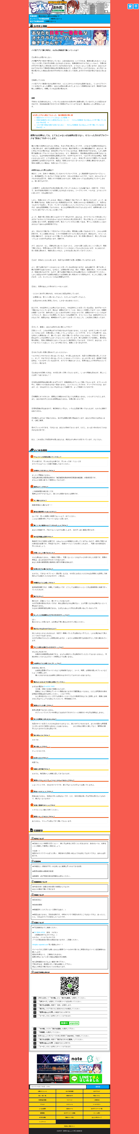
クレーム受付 (96, 1113)
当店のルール (69, 1108)
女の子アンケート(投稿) (69, 1113)
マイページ (69, 1100)
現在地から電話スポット (69, 1126)
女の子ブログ (96, 1091)
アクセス (42, 1104)
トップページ (42, 1121)
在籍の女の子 (69, 1095)
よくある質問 (42, 1108)
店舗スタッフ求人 (69, 1117)
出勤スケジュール (42, 1091)
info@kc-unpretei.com (40, 944)
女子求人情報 (42, 1117)
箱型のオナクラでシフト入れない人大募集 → (52, 118)
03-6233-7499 (49, 686)
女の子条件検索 (69, 1091)
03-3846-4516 (39, 932)
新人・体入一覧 (42, 1095)
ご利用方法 (96, 1100)
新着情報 (42, 1113)
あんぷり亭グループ (97, 1117)
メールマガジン (96, 1104)
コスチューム (69, 1104)
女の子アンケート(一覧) (96, 1108)
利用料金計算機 (42, 1100)
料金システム (96, 1095)
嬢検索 (98, 1087)
